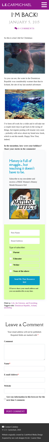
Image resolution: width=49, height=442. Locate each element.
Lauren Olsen (36, 438)
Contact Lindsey (11, 427)
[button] (24, 204)
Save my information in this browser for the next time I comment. (25, 398)
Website (7, 386)
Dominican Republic (22, 306)
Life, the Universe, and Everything (24, 303)
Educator (17, 259)
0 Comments (26, 28)
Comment (8, 341)
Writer (16, 265)
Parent (16, 252)
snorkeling (8, 308)
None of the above (21, 271)
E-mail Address (11, 375)
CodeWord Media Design (33, 435)
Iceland (33, 306)
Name (7, 363)
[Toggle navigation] (44, 4)
